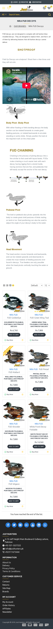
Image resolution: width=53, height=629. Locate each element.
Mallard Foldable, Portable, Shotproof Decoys (14, 379)
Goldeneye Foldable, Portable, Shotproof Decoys (14, 324)
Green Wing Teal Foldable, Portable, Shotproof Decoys (39, 324)
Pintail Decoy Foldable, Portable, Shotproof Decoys (39, 376)
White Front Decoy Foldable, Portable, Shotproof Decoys (39, 436)
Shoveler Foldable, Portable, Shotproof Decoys (14, 433)
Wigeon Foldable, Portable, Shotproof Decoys (14, 490)
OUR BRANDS (20, 26)
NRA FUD (13, 315)
